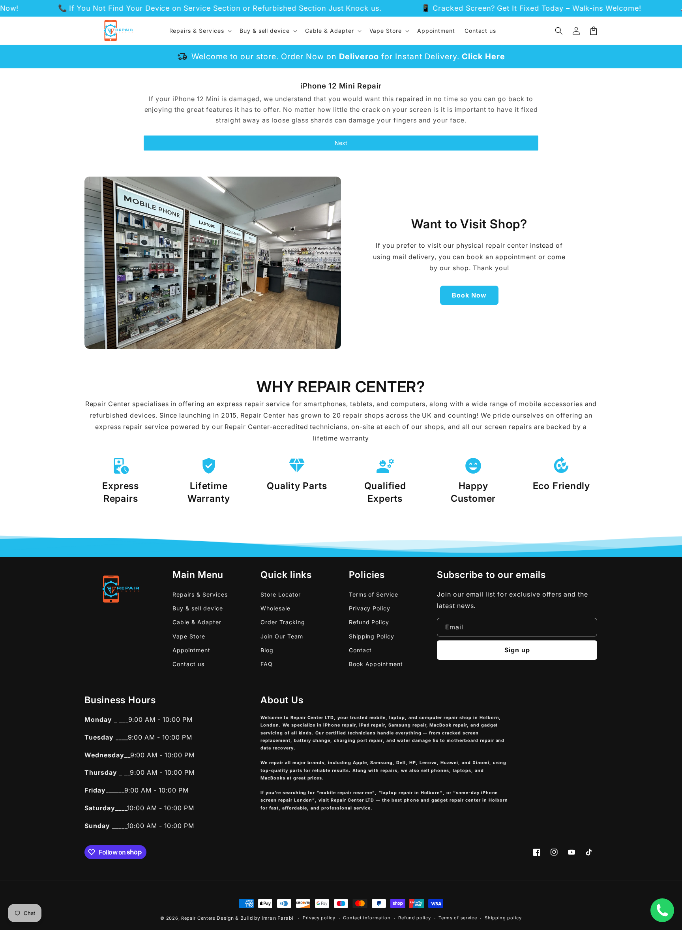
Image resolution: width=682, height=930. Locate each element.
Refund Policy (369, 622)
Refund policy (414, 918)
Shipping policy (503, 918)
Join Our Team (281, 636)
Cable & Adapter (196, 622)
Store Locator (280, 594)
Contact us (188, 664)
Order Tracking (282, 622)
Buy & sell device (197, 608)
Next (341, 142)
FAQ (266, 664)
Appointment (191, 650)
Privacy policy (319, 918)
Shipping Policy (371, 636)
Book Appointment (376, 664)
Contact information (366, 918)
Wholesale (275, 608)
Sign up (517, 650)
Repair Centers (198, 918)
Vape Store (188, 636)
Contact (360, 650)
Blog (267, 650)
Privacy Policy (369, 608)
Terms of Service (373, 594)
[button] (559, 31)
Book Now (469, 295)
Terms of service (457, 918)
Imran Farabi (277, 918)
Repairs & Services (199, 594)
